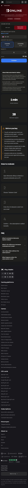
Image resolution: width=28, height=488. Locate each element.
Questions (3, 437)
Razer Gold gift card (6, 388)
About (2, 440)
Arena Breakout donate (6, 345)
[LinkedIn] (12, 273)
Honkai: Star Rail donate (6, 326)
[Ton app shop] (4, 460)
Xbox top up (4, 288)
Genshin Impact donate (6, 317)
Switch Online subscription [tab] (20, 27)
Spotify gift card (5, 385)
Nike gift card (4, 391)
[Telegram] (5, 273)
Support (3, 434)
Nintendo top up (5, 293)
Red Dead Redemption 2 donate (8, 367)
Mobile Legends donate (6, 323)
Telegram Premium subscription (8, 427)
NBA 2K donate (4, 353)
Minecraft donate (5, 328)
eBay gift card (4, 394)
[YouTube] (10, 273)
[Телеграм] (5, 277)
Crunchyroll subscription (6, 417)
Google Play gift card (6, 380)
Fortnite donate (5, 312)
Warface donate (5, 362)
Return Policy (4, 470)
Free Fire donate (5, 334)
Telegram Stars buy (5, 424)
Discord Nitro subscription (7, 412)
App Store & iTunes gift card (7, 399)
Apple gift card (4, 374)
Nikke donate (4, 350)
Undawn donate (4, 359)
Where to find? (5, 33)
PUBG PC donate (5, 348)
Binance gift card (5, 396)
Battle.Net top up (5, 296)
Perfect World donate (6, 364)
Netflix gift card (5, 383)
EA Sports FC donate (6, 356)
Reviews (3, 442)
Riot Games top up (5, 302)
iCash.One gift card (5, 405)
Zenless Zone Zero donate (7, 342)
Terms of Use (4, 466)
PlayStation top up (5, 291)
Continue (14, 60)
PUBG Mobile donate (6, 314)
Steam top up (4, 285)
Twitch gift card (5, 402)
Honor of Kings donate (6, 339)
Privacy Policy (4, 468)
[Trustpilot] (14, 460)
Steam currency (4, 448)
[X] (7, 273)
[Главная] (1, 5)
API (2, 445)
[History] (22, 2)
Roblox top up (4, 299)
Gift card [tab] (7, 27)
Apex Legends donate (6, 331)
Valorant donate (4, 320)
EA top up (3, 305)
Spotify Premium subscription (8, 415)
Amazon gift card (5, 377)
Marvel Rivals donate (6, 337)
